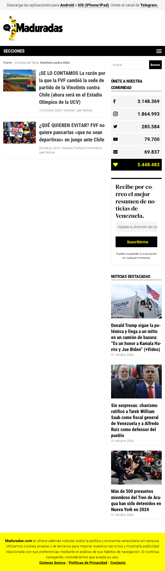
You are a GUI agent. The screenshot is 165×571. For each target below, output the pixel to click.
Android (67, 5)
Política (79, 148)
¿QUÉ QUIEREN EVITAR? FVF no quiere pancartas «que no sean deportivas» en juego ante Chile (72, 132)
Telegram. (149, 5)
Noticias (69, 110)
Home (7, 63)
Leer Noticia (84, 110)
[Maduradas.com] (33, 39)
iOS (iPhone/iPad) (93, 5)
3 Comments (93, 148)
